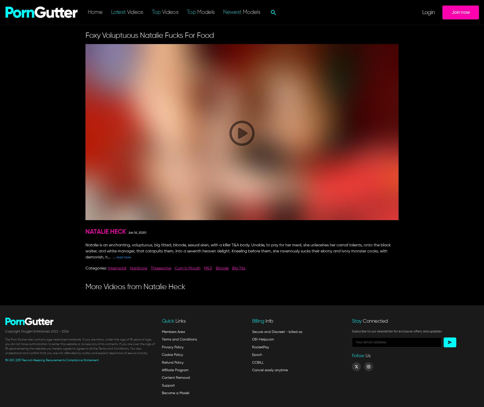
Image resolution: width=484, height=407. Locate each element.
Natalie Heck (105, 232)
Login (428, 12)
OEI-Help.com (263, 339)
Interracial (117, 268)
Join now (460, 12)
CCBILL (258, 362)
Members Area (173, 332)
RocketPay (260, 347)
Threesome (161, 268)
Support (168, 385)
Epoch (257, 355)
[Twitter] (356, 366)
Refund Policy (173, 362)
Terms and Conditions (179, 339)
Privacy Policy (173, 347)
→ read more (121, 257)
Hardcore (138, 268)
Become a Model (175, 393)
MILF (208, 268)
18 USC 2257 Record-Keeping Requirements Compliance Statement (52, 360)
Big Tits (238, 268)
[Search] (273, 12)
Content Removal (176, 378)
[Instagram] (368, 366)
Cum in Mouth (187, 268)
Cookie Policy (172, 355)
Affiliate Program (175, 370)
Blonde (222, 268)
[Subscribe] (450, 342)
